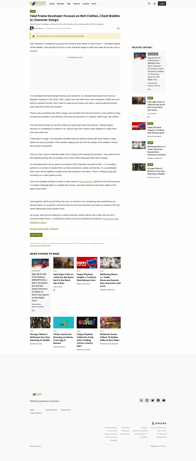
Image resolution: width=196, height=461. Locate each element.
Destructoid (162, 431)
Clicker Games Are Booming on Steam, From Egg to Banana (63, 338)
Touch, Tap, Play (111, 437)
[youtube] (163, 400)
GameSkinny (124, 434)
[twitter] (152, 400)
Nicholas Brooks (36, 344)
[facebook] (158, 400)
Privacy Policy (66, 410)
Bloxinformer (161, 437)
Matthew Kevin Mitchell (109, 344)
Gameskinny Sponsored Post (38, 305)
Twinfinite (125, 428)
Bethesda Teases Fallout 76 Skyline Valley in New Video (109, 337)
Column (85, 3)
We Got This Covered (140, 431)
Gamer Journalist (111, 434)
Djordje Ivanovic (59, 347)
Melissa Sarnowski (83, 284)
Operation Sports (141, 434)
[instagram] (147, 400)
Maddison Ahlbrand (107, 290)
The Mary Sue (161, 434)
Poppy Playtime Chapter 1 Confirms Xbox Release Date (86, 277)
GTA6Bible (113, 440)
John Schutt (57, 287)
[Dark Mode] (154, 3)
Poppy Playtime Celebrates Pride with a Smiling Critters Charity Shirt (85, 340)
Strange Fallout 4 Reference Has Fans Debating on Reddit (40, 337)
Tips (69, 3)
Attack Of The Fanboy (158, 428)
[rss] (141, 400)
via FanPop (85, 181)
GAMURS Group (161, 446)
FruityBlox (143, 437)
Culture (76, 3)
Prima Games (112, 431)
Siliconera (125, 431)
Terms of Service (51, 410)
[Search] (149, 3)
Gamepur (144, 428)
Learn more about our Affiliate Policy (40, 245)
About (32, 410)
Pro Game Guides (111, 428)
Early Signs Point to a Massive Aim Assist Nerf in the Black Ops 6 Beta (63, 278)
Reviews (60, 3)
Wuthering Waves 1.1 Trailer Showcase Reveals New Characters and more (110, 280)
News (52, 3)
